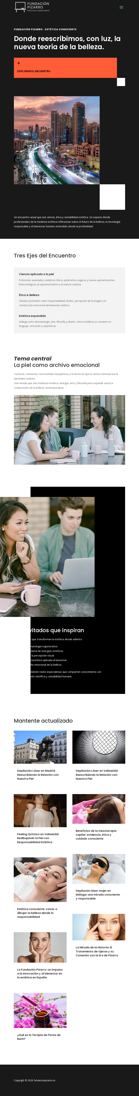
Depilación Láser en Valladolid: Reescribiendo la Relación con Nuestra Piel (97, 775)
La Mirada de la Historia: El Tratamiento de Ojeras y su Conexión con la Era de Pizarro (97, 951)
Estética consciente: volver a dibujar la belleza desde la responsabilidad (37, 913)
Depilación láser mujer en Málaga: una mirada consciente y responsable (98, 895)
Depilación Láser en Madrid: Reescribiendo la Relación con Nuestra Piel (38, 775)
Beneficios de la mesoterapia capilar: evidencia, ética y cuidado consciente (96, 835)
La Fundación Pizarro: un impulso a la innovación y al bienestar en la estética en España (40, 974)
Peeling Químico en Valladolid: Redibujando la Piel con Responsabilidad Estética (38, 838)
